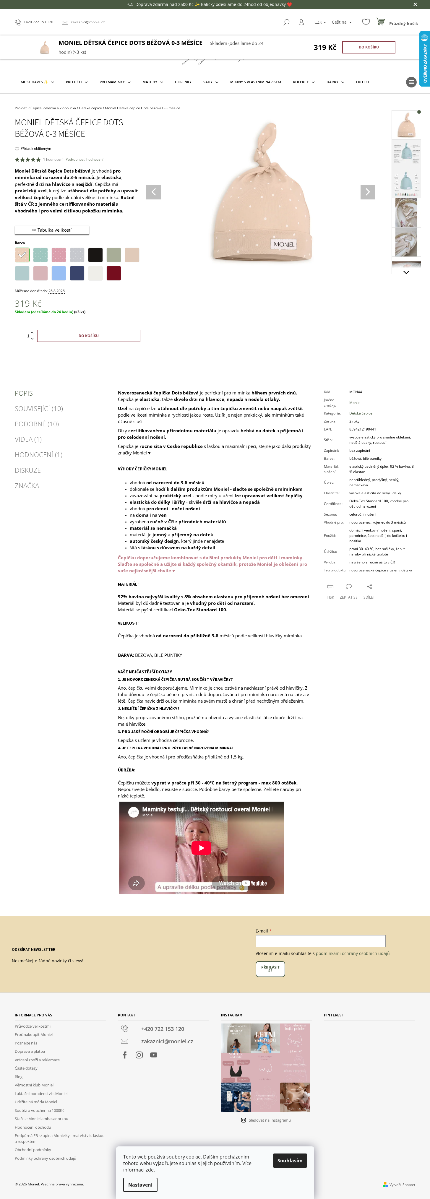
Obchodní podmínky (33, 1149)
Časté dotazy (26, 1068)
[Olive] (113, 254)
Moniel (355, 402)
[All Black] (95, 254)
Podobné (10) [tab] (37, 423)
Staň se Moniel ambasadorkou (41, 1118)
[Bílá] (95, 272)
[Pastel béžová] (132, 254)
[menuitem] (37, 82)
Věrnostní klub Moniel (34, 1085)
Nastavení (140, 1185)
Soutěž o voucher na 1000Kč (39, 1110)
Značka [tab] (27, 485)
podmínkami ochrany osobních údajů (353, 953)
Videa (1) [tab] (28, 439)
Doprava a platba (30, 1051)
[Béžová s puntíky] (22, 254)
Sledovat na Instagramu (270, 1120)
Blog (18, 1076)
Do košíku (369, 47)
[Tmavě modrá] (77, 272)
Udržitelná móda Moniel (36, 1101)
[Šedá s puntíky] (77, 254)
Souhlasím (290, 1160)
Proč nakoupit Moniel (34, 1034)
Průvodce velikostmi (33, 1026)
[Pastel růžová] (40, 272)
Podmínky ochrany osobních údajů (45, 1158)
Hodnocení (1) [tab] (38, 454)
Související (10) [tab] (39, 408)
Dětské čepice (360, 413)
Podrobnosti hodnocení (84, 159)
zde (150, 1169)
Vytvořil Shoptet (402, 1184)
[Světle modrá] (58, 272)
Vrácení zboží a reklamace (37, 1059)
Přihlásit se (270, 969)
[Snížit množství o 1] (32, 339)
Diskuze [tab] (28, 470)
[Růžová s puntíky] (58, 254)
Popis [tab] (24, 393)
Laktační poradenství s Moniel (41, 1093)
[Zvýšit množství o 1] (32, 333)
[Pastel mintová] (22, 272)
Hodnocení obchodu (33, 1127)
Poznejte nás (26, 1043)
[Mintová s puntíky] (40, 254)
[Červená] (113, 272)
